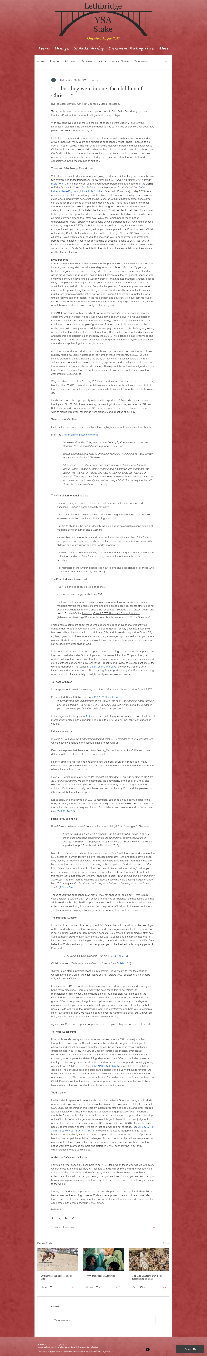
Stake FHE (101, 61)
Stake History (70, 61)
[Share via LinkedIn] (66, 1218)
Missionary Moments (120, 61)
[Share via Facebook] (52, 1218)
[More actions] (153, 80)
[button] (165, 61)
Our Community (140, 61)
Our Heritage (86, 61)
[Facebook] (148, 1349)
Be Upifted (54, 61)
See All (166, 1242)
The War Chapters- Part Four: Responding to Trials (147, 1277)
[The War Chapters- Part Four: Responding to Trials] (149, 1259)
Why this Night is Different (100, 1275)
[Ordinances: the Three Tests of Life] (57, 1259)
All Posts (41, 61)
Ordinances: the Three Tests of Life (56, 1277)
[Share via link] (73, 1218)
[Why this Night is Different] (103, 1259)
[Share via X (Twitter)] (59, 1218)
